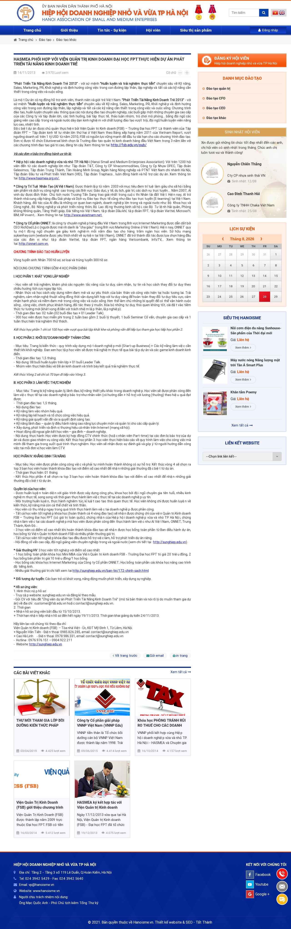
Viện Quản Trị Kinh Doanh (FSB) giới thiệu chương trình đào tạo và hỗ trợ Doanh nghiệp (39, 805)
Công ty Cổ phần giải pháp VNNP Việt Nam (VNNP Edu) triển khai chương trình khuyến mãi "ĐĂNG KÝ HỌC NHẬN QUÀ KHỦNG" (102, 723)
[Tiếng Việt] (275, 14)
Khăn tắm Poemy (244, 392)
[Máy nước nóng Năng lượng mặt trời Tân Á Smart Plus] (215, 371)
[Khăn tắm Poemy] (215, 403)
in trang (182, 656)
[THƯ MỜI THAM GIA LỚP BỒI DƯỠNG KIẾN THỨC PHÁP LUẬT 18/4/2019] (41, 697)
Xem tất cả (179, 672)
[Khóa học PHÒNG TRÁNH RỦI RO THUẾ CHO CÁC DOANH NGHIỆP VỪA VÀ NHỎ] (163, 697)
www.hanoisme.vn (46, 891)
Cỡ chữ (171, 72)
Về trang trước (126, 656)
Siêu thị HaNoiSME (242, 317)
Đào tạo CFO (215, 98)
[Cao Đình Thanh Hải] (212, 203)
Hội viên (153, 30)
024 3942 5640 (71, 879)
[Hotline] (282, 873)
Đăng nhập (270, 30)
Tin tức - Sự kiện (112, 30)
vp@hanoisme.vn (41, 885)
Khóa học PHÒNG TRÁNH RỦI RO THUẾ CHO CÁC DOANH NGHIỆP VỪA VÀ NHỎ (162, 723)
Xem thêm (242, 347)
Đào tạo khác (66, 40)
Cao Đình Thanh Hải (243, 194)
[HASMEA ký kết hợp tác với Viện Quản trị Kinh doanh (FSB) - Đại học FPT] (102, 779)
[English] (282, 14)
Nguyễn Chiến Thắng (244, 164)
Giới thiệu (69, 30)
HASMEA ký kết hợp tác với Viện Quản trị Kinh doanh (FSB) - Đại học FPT (99, 805)
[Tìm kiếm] (263, 13)
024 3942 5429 (37, 879)
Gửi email (157, 656)
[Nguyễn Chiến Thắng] (212, 173)
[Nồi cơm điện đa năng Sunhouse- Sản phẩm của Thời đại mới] (215, 339)
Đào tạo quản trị (218, 89)
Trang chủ (32, 30)
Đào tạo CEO (215, 108)
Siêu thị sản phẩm (196, 30)
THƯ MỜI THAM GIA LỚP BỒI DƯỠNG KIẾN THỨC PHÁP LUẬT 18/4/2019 (40, 723)
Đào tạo (45, 40)
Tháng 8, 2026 (242, 239)
